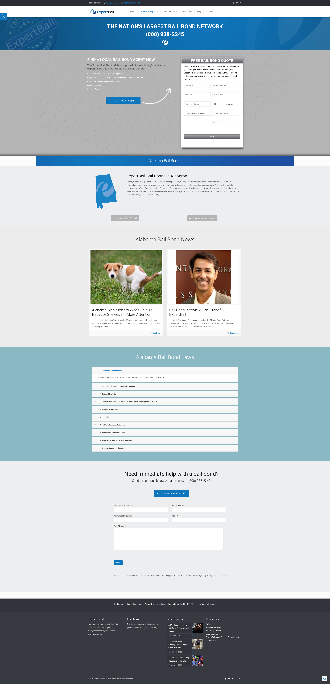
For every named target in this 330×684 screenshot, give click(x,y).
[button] (3, 16)
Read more (157, 333)
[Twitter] (237, 3)
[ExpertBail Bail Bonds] (102, 11)
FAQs (208, 624)
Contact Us (118, 604)
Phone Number (178, 506)
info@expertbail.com (131, 3)
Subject (175, 516)
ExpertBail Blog (212, 634)
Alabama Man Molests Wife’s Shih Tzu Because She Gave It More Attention (123, 312)
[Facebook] (233, 3)
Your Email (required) (123, 516)
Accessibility (211, 640)
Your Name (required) (123, 506)
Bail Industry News (213, 627)
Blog (128, 604)
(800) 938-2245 (112, 3)
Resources (137, 604)
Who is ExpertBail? (213, 631)
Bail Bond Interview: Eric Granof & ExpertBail (196, 312)
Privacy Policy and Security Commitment (162, 604)
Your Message (120, 526)
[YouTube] (240, 3)
